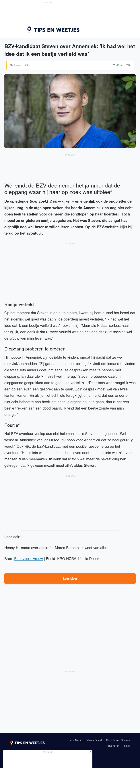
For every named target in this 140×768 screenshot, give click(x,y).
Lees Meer (70, 578)
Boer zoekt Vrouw (28, 558)
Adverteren (113, 745)
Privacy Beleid (93, 740)
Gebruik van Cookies (118, 740)
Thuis (127, 745)
